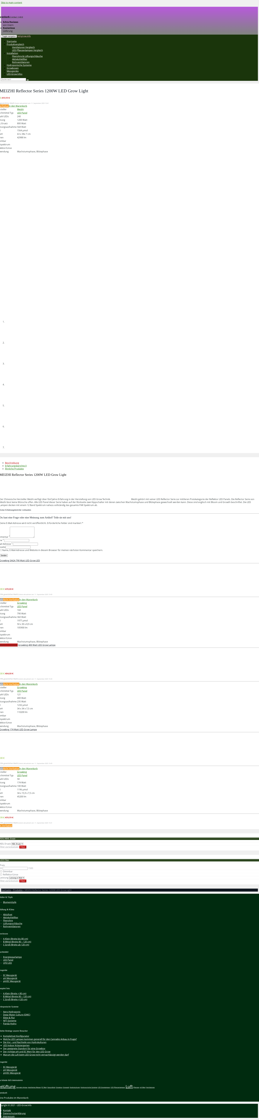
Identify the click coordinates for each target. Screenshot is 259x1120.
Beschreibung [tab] (12, 462)
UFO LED (7, 962)
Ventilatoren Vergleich (23, 47)
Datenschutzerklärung (14, 1113)
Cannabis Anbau (22, 1087)
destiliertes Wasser (34, 1087)
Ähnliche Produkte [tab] (14, 468)
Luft (129, 1086)
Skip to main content (11, 2)
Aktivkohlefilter (19, 59)
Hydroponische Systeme (19, 65)
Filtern (22, 847)
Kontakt (7, 1110)
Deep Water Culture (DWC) (16, 1014)
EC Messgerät (10, 975)
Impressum (9, 1116)
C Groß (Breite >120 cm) (15, 999)
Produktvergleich (15, 44)
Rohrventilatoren (21, 62)
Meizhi (20, 109)
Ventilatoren (150, 1087)
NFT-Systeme (9, 1020)
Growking (22, 602)
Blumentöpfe (9, 902)
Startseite (12, 41)
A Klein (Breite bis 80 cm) (15, 938)
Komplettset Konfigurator (16, 1036)
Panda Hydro (9, 1023)
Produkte (18, 890)
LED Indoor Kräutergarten (16, 1045)
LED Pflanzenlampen (118, 1087)
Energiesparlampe (12, 957)
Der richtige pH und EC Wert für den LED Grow (26, 1051)
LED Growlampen (104, 1087)
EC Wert (44, 1087)
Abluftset (7, 914)
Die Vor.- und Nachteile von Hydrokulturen (24, 1042)
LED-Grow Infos (14, 74)
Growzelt (66, 1087)
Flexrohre (8, 920)
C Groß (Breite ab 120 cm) (16, 944)
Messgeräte (13, 71)
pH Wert (143, 1087)
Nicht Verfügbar (11, 599)
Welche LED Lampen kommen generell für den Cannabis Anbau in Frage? (40, 1039)
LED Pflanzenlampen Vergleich (27, 50)
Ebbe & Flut (9, 1017)
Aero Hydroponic (12, 1011)
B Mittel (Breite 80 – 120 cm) (17, 941)
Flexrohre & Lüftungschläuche (27, 56)
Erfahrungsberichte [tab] (16, 465)
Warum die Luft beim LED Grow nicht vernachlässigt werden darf (36, 1054)
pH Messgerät (10, 978)
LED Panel (22, 112)
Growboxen (13, 68)
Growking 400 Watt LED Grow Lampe (36, 645)
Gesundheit (51, 1087)
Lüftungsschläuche (12, 923)
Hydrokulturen (75, 1087)
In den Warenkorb (18, 105)
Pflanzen (136, 1087)
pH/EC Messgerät (12, 981)
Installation (12, 53)
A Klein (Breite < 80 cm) (14, 993)
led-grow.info (24, 36)
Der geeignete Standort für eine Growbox (24, 1048)
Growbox (59, 1087)
